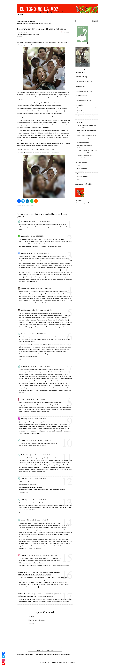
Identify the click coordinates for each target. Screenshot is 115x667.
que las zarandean (31, 137)
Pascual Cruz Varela (28, 555)
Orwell (23, 399)
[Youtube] (3, 663)
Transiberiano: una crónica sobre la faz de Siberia (87, 109)
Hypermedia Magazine (82, 168)
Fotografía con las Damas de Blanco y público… (41, 28)
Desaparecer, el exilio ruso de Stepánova (84, 147)
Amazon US (81, 70)
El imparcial (25, 366)
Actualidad (24, 34)
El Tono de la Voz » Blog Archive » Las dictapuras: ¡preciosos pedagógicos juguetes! (39, 595)
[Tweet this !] (23, 201)
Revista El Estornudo (82, 176)
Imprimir (20, 36)
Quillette (79, 174)
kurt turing (25, 288)
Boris (23, 418)
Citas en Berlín (81, 113)
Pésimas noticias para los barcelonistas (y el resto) (33, 23)
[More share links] (36, 201)
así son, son (41, 105)
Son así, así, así (32, 105)
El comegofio (25, 221)
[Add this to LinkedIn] (27, 201)
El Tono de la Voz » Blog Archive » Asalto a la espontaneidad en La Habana (39, 573)
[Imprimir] (18, 36)
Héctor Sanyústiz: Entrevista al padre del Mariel (86, 132)
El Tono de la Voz (56, 662)
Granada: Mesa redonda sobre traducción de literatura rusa (85, 157)
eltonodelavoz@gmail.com (83, 203)
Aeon (78, 165)
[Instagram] (3, 660)
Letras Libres (80, 171)
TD (22, 334)
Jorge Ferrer (20, 32)
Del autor (20, 14)
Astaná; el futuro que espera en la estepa (85, 117)
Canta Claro (25, 440)
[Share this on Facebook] (19, 201)
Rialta (78, 179)
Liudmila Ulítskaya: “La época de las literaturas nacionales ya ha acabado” (86, 137)
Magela (23, 253)
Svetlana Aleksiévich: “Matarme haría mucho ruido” (86, 127)
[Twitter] (3, 656)
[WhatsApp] (32, 201)
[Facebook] (3, 653)
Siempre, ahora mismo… (27, 21)
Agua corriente (36, 34)
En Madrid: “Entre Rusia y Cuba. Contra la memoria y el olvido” (87, 152)
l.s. (22, 236)
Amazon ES (81, 72)
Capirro (23, 520)
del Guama (24, 455)
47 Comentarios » (66, 32)
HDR (22, 478)
